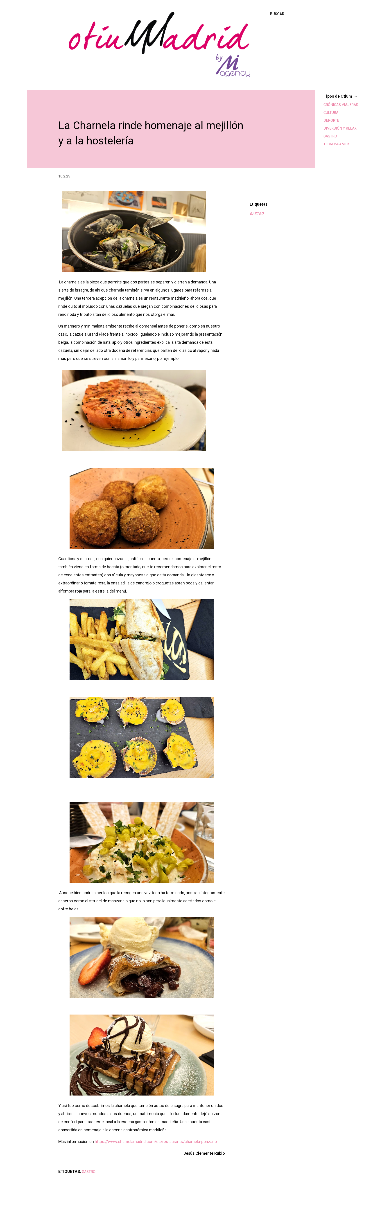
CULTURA (330, 112)
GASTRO (257, 213)
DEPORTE (331, 120)
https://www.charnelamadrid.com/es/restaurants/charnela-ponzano (156, 1141)
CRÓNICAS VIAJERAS (340, 105)
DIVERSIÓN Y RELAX (340, 128)
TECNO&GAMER (336, 144)
